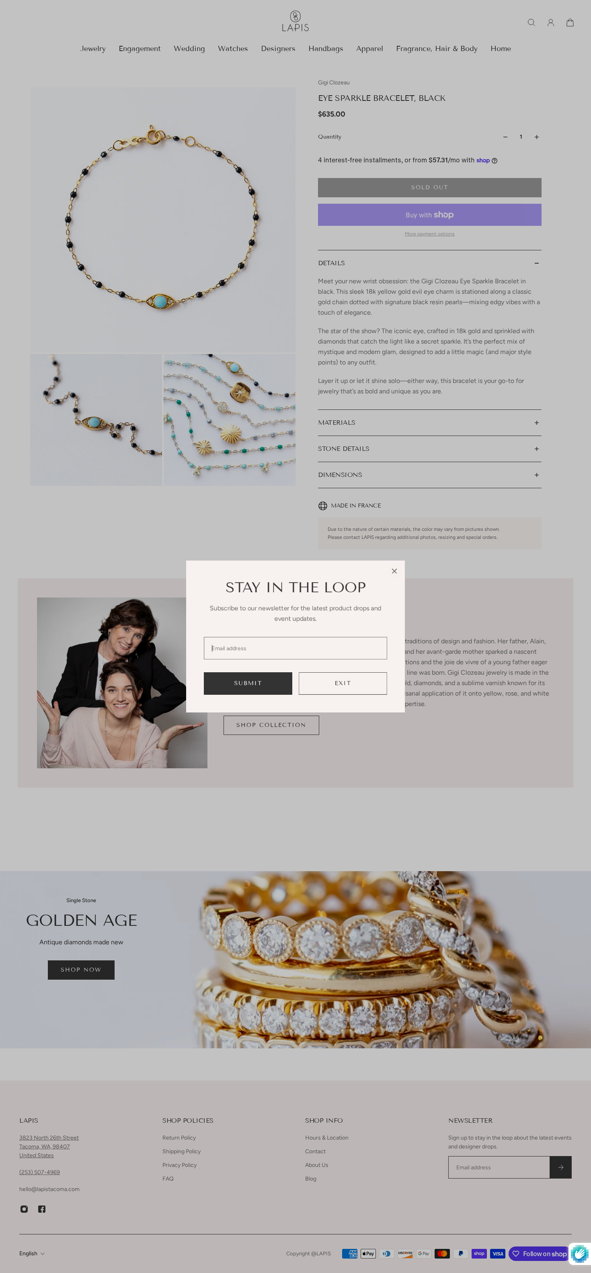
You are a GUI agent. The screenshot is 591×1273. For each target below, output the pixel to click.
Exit (343, 683)
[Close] (394, 571)
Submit (248, 683)
